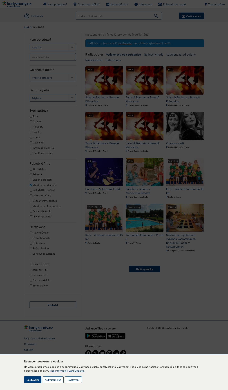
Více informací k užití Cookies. (67, 370)
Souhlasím (33, 379)
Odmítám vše (53, 379)
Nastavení (73, 379)
